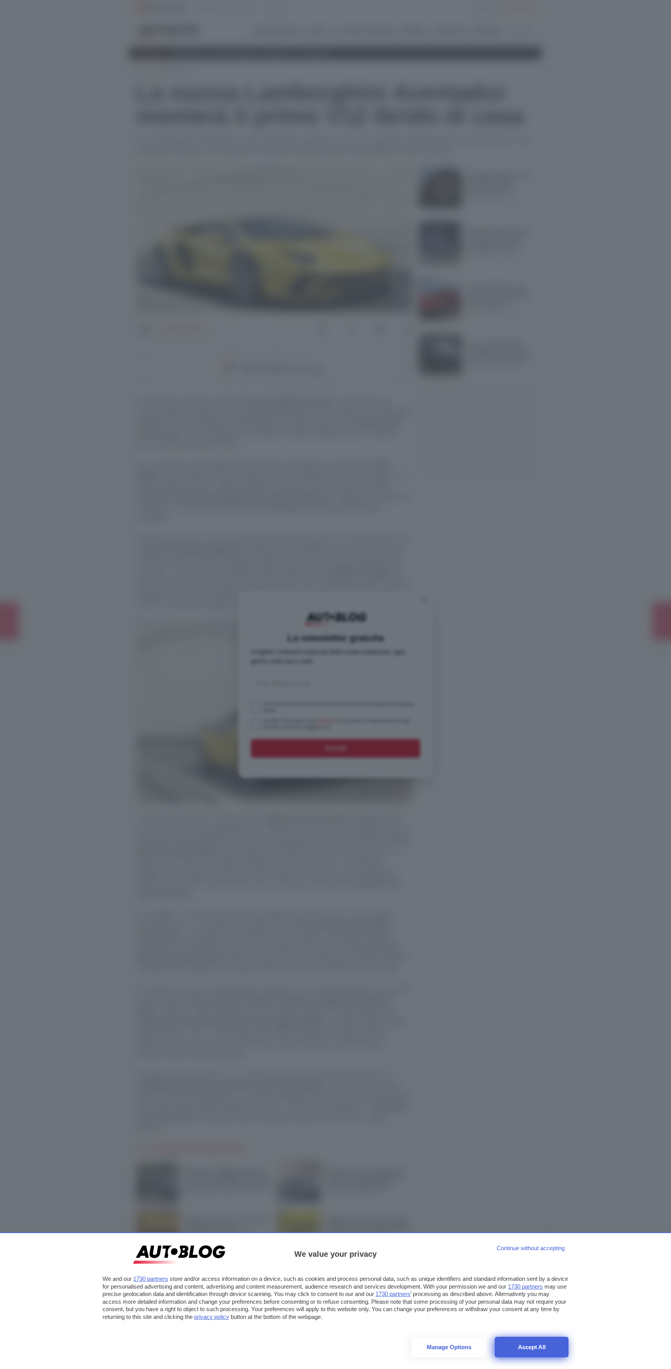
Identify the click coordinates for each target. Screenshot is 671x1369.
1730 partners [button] (150, 1278)
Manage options (449, 1347)
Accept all (532, 1347)
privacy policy (211, 1316)
